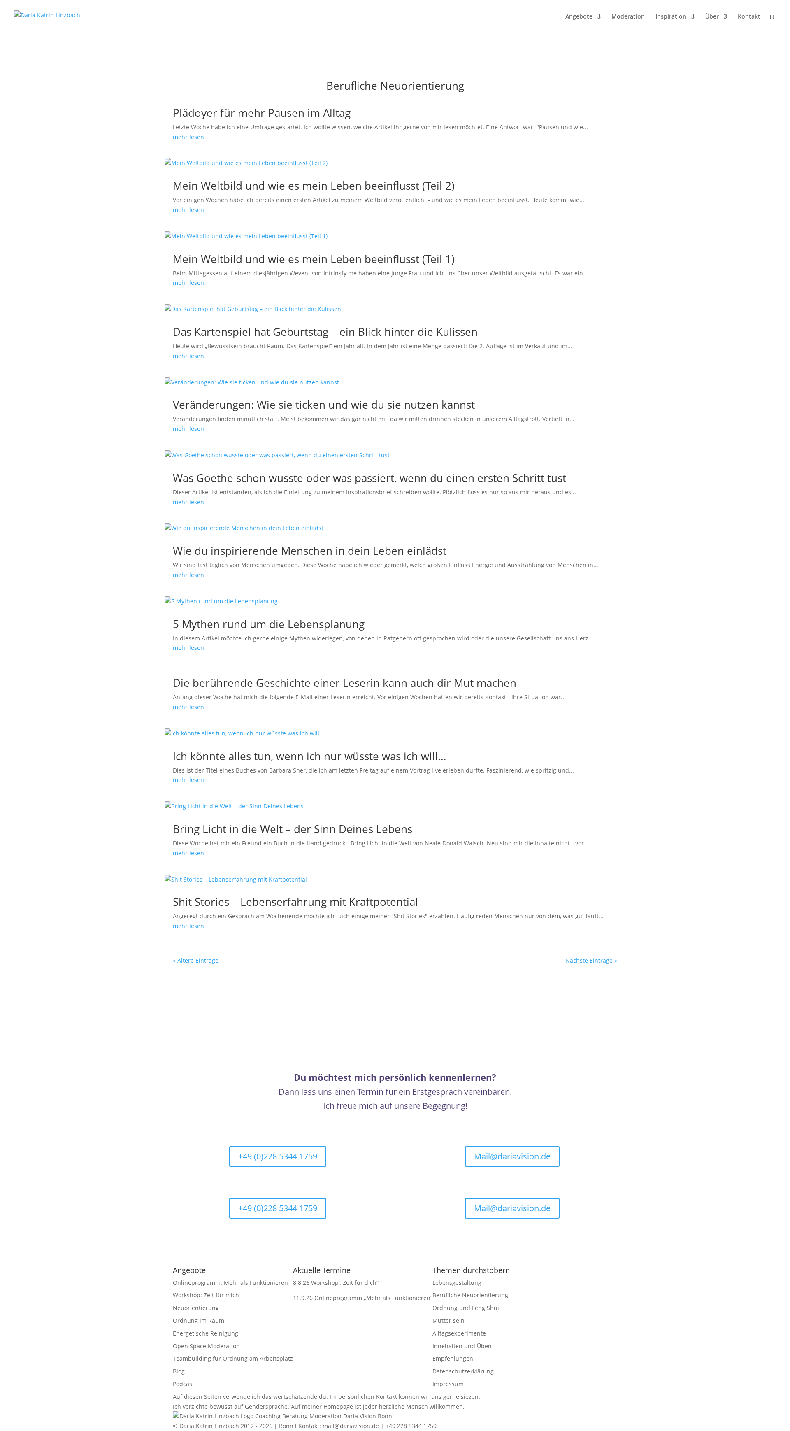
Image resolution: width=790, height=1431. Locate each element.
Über (712, 17)
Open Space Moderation (206, 1346)
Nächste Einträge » (591, 960)
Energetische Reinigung (205, 1333)
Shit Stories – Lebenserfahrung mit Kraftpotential (295, 901)
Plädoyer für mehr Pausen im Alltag (262, 112)
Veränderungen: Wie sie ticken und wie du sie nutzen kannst (324, 404)
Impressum (448, 1384)
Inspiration (670, 17)
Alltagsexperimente (459, 1333)
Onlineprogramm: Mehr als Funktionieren (230, 1283)
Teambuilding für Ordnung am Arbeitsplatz (233, 1358)
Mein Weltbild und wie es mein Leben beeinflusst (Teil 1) (314, 258)
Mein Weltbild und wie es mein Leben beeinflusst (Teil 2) (314, 185)
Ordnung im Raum (198, 1320)
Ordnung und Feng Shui (465, 1308)
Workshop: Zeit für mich (206, 1295)
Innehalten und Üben (462, 1346)
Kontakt (749, 17)
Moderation (628, 17)
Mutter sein (448, 1320)
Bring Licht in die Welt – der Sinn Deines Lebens (292, 828)
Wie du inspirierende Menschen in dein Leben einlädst (309, 550)
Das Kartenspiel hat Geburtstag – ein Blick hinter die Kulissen (325, 331)
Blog (179, 1371)
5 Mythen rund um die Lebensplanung (269, 624)
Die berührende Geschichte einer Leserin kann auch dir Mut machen (344, 682)
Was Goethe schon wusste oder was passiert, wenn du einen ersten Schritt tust (369, 477)
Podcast (183, 1384)
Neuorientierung (196, 1308)
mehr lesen (188, 137)
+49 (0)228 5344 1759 (277, 1156)
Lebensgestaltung (456, 1283)
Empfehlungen (452, 1358)
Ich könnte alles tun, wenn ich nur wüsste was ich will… (309, 756)
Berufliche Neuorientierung (470, 1295)
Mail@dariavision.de (512, 1156)
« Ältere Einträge (195, 960)
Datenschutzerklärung (463, 1371)
